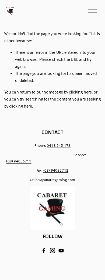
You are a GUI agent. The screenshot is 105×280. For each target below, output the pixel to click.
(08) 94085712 (55, 170)
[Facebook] (44, 250)
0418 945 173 (59, 145)
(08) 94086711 (18, 161)
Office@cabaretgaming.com (52, 179)
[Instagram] (52, 250)
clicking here (80, 92)
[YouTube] (61, 250)
